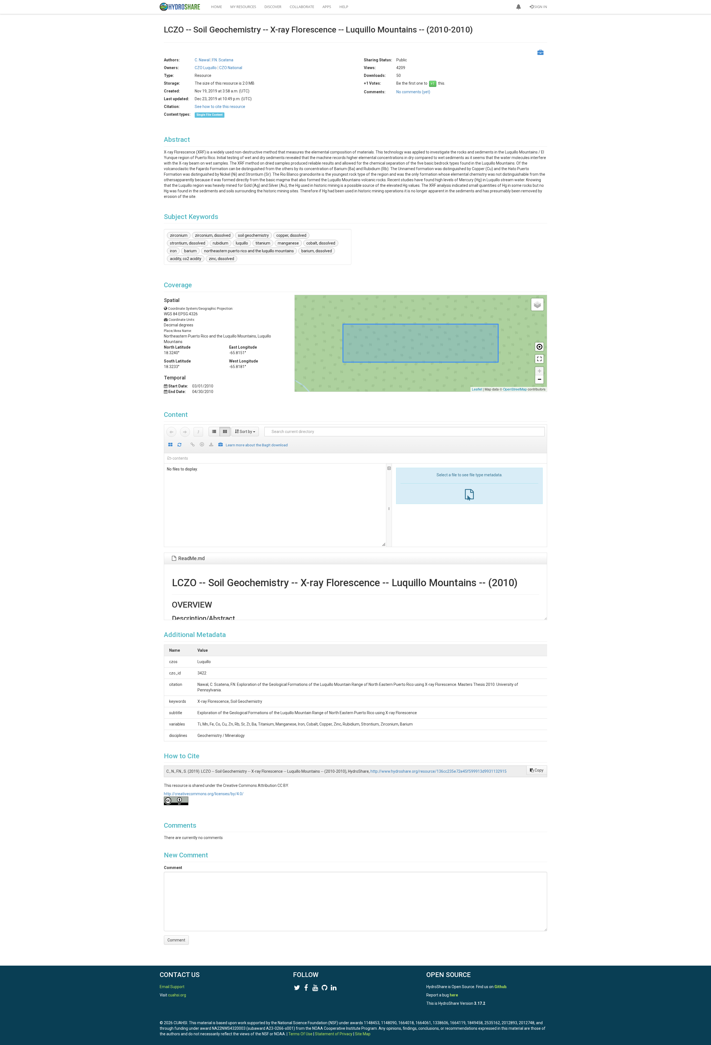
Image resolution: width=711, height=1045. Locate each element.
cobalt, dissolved (320, 243)
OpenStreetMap (515, 389)
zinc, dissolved (221, 258)
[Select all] (170, 445)
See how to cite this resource (220, 106)
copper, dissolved (291, 235)
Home (216, 6)
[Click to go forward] (185, 432)
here (454, 995)
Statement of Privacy (333, 1034)
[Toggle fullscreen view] (539, 359)
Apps (326, 6)
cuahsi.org (177, 995)
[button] (518, 7)
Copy (539, 770)
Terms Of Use (300, 1034)
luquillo (242, 243)
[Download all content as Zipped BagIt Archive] (220, 445)
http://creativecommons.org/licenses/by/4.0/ (204, 794)
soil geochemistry (253, 235)
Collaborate (302, 6)
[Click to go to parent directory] (198, 432)
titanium (263, 243)
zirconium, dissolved (213, 235)
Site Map (362, 1034)
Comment (173, 867)
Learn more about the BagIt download (257, 445)
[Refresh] (179, 445)
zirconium (178, 235)
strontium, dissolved (187, 243)
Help (343, 6)
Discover (272, 6)
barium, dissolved (316, 251)
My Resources (243, 6)
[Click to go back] (171, 432)
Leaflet (477, 389)
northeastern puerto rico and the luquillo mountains (249, 251)
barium (190, 251)
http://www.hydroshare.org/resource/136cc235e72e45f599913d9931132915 (438, 771)
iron (173, 251)
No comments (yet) (413, 92)
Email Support (172, 986)
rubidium (220, 243)
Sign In (540, 6)
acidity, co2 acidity (185, 258)
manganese (288, 243)
